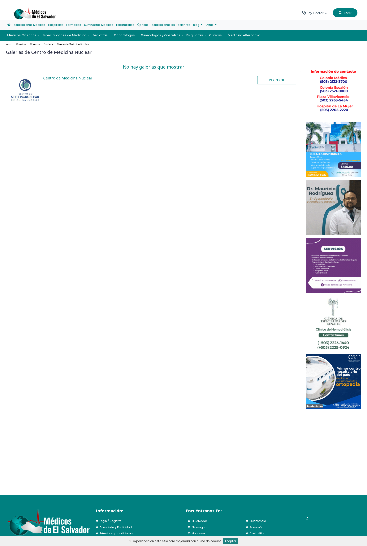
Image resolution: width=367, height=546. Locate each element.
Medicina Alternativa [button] (244, 35)
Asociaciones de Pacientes (171, 25)
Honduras (198, 533)
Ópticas (143, 25)
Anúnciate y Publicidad (116, 527)
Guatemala (258, 521)
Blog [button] (196, 25)
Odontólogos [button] (125, 35)
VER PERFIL (276, 80)
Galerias (21, 44)
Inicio (9, 44)
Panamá (256, 527)
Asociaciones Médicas (29, 25)
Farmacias (73, 25)
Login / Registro (111, 521)
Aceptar (230, 541)
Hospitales (55, 25)
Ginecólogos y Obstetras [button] (161, 35)
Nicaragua (199, 527)
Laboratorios (125, 25)
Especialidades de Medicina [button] (64, 35)
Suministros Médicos (98, 25)
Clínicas (35, 44)
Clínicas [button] (215, 35)
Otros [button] (209, 25)
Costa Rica (257, 533)
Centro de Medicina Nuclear (73, 44)
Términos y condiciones (116, 533)
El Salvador (199, 521)
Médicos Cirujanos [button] (22, 35)
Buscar (347, 13)
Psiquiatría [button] (195, 35)
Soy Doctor (315, 13)
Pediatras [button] (100, 35)
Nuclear (48, 44)
